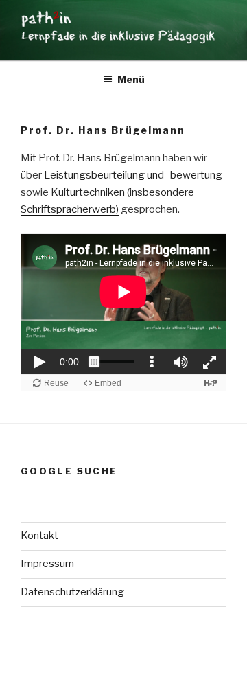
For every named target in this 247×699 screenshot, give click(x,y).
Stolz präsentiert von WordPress (96, 666)
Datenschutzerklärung (72, 592)
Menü (131, 79)
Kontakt (39, 535)
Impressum (47, 564)
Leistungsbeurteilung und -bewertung (133, 175)
